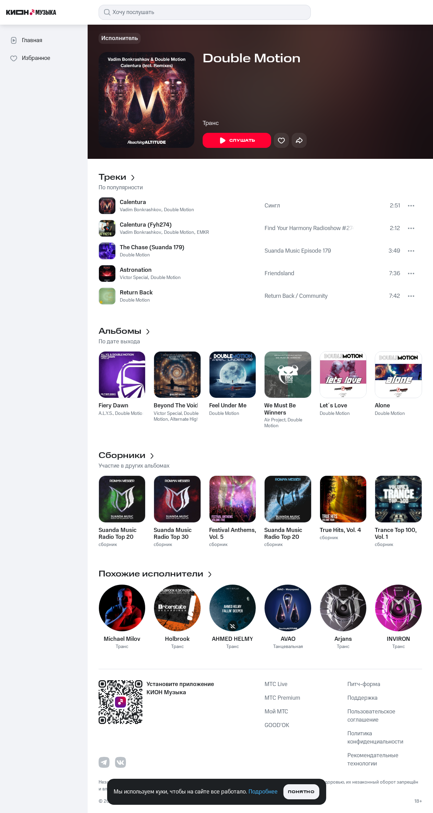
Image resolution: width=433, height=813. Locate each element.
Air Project (274, 420)
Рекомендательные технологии (372, 759)
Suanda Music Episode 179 (298, 251)
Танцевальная (288, 647)
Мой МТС (276, 712)
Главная (32, 40)
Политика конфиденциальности (375, 737)
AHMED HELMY (232, 639)
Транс (211, 123)
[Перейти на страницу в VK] (120, 762)
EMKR (203, 232)
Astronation (136, 270)
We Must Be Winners (280, 409)
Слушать (242, 140)
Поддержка (362, 698)
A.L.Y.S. (106, 413)
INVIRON (398, 639)
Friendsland (279, 273)
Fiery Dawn (113, 405)
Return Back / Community (296, 296)
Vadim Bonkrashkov (140, 209)
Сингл (272, 206)
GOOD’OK (277, 725)
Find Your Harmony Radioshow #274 (310, 228)
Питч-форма (363, 684)
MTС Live (276, 684)
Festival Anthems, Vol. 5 (232, 534)
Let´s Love (333, 405)
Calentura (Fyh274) (146, 225)
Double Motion (179, 209)
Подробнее (263, 792)
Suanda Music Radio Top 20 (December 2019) (287, 534)
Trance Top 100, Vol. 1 (396, 534)
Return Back (136, 293)
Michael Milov (122, 639)
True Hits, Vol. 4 (340, 530)
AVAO (288, 639)
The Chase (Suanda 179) (152, 247)
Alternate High (184, 419)
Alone (382, 405)
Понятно (301, 792)
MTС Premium (282, 698)
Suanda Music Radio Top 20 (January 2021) (119, 534)
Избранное (36, 58)
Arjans (343, 639)
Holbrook (177, 639)
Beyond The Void (176, 405)
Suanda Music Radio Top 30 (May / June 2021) (173, 534)
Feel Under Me (227, 405)
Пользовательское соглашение (371, 716)
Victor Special (134, 277)
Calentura (133, 202)
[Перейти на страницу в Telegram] (104, 762)
